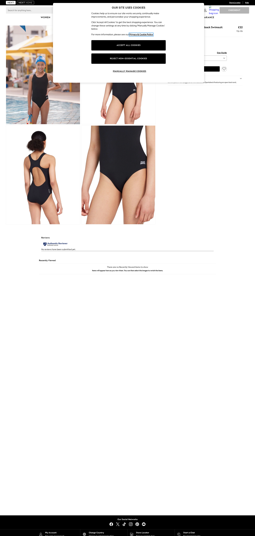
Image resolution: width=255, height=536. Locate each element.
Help (247, 3)
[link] (205, 10)
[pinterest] (137, 524)
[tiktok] (124, 524)
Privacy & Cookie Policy (141, 34)
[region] (128, 43)
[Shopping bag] (214, 10)
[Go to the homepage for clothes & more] (11, 2)
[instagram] (131, 524)
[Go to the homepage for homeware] (25, 2)
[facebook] (111, 524)
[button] (205, 78)
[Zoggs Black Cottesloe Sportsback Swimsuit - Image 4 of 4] (118, 175)
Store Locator (235, 3)
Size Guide (222, 53)
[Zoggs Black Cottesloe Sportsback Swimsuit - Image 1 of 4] (43, 75)
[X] (118, 524)
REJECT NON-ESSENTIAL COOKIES (128, 58)
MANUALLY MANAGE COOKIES (129, 71)
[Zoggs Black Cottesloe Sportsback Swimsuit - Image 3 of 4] (43, 175)
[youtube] (143, 524)
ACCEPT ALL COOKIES (129, 45)
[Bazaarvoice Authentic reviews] (55, 244)
